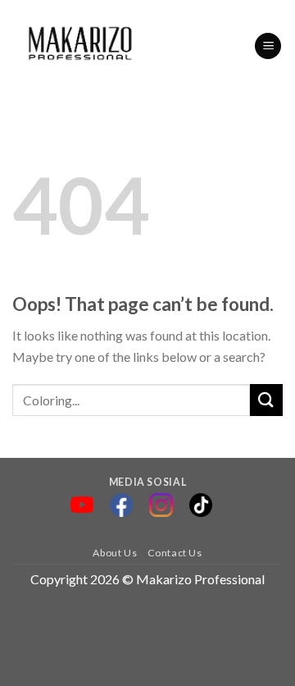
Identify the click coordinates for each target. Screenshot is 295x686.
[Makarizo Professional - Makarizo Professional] (81, 46)
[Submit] (266, 400)
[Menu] (268, 46)
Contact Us (175, 553)
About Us (115, 553)
